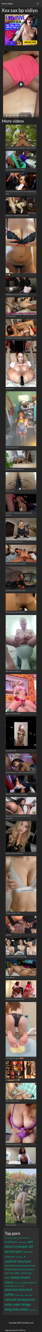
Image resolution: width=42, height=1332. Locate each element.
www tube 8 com (24, 1238)
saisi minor (19, 1257)
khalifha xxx (11, 1241)
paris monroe (29, 1282)
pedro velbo (19, 1295)
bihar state (28, 1295)
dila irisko (32, 1310)
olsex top (18, 1283)
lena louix (24, 1261)
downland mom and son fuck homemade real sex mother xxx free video (20, 1269)
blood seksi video (11, 1238)
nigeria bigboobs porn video (14, 1286)
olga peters (23, 1242)
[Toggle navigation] (37, 4)
